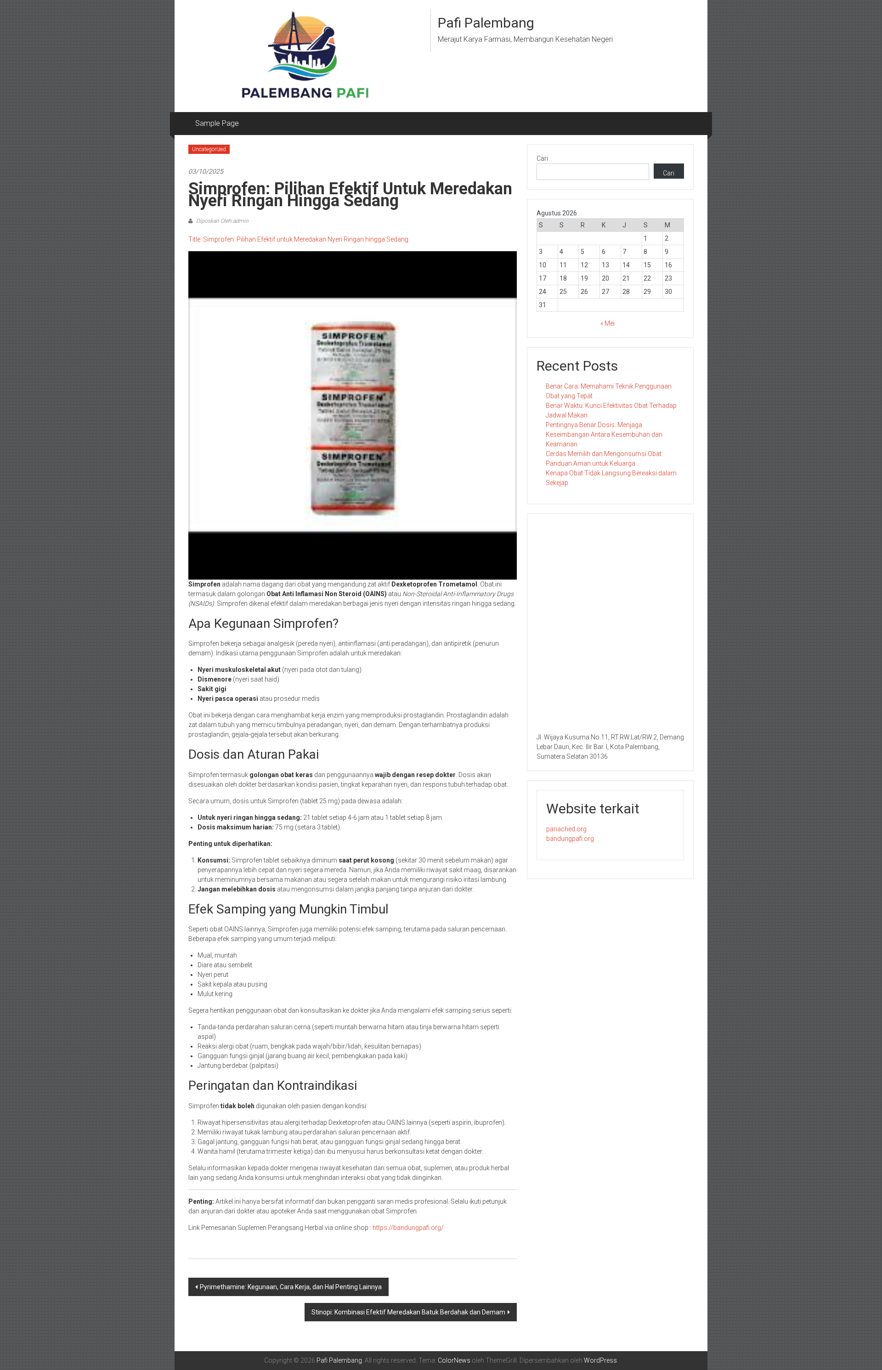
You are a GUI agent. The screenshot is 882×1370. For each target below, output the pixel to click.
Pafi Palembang (486, 23)
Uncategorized (209, 149)
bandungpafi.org (570, 838)
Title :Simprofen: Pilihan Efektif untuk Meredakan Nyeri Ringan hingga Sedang (298, 239)
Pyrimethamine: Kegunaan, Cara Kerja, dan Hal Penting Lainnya (291, 1287)
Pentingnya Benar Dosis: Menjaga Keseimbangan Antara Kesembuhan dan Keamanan (604, 434)
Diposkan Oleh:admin (222, 221)
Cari (542, 158)
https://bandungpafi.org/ (408, 1227)
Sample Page (217, 123)
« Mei (607, 323)
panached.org (566, 829)
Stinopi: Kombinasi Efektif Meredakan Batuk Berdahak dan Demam (408, 1312)
